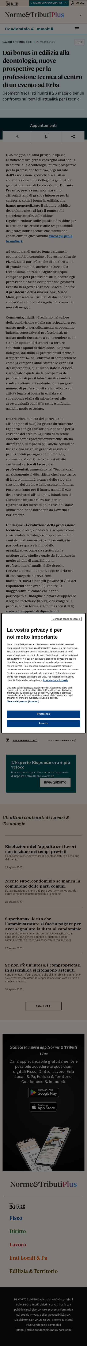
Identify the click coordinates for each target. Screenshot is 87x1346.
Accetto (43, 723)
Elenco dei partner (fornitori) (23, 701)
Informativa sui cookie (55, 680)
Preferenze (43, 714)
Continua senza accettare (66, 619)
